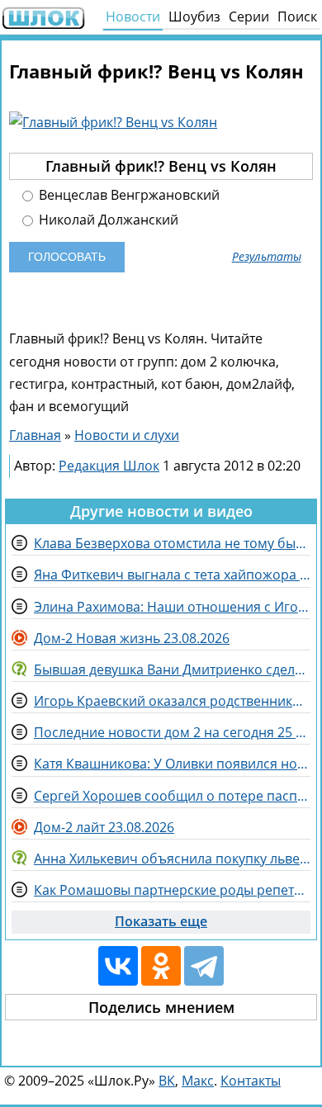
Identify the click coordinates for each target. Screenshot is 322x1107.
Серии (249, 16)
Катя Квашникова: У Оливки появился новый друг (172, 764)
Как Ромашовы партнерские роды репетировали (172, 890)
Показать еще (161, 921)
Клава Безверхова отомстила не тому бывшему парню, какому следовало (172, 543)
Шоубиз (194, 16)
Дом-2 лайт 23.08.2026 (104, 827)
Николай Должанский (107, 220)
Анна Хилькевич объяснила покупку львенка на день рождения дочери (172, 858)
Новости (133, 16)
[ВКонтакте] (118, 966)
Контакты (250, 1081)
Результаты (266, 257)
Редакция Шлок (109, 466)
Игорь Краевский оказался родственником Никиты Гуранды (172, 701)
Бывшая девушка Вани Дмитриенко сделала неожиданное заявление (172, 669)
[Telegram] (204, 966)
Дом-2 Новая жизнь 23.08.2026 (132, 638)
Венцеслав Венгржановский (128, 195)
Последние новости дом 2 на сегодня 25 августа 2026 (172, 732)
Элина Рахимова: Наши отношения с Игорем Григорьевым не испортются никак (172, 607)
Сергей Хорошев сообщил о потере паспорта (172, 796)
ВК (167, 1081)
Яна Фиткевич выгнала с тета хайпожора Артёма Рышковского (172, 574)
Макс (198, 1081)
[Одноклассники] (161, 966)
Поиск (297, 16)
